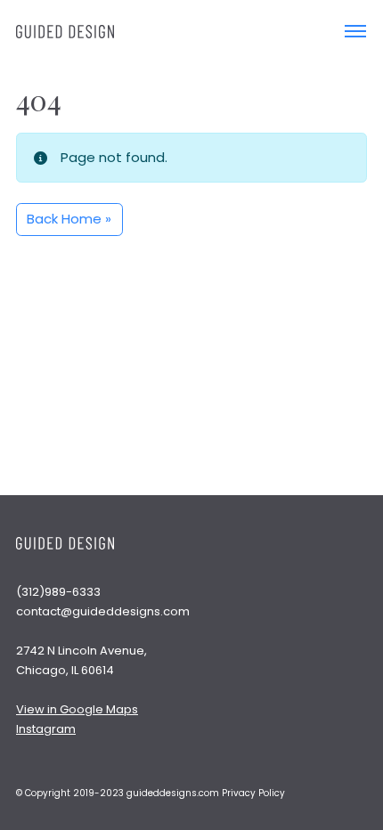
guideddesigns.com (172, 793)
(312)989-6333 (58, 591)
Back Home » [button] (69, 218)
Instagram (46, 728)
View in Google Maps (77, 709)
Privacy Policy (253, 793)
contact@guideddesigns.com (103, 611)
